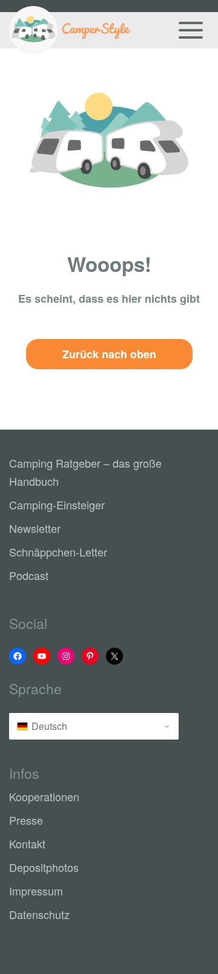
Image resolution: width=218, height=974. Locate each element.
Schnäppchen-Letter (58, 552)
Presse (26, 820)
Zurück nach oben (109, 354)
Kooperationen (44, 796)
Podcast (28, 575)
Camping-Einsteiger (57, 504)
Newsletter (35, 528)
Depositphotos (44, 867)
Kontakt (27, 843)
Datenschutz (39, 914)
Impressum (36, 890)
